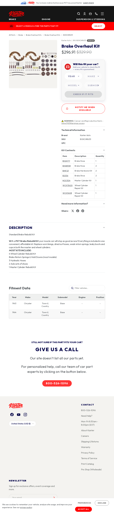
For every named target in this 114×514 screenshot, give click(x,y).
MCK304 (66, 180)
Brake (12, 19)
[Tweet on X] (72, 211)
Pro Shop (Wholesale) (91, 469)
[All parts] (102, 13)
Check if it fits (83, 94)
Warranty (85, 447)
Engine (46, 19)
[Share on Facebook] (77, 211)
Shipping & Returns (90, 441)
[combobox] (73, 76)
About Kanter (87, 430)
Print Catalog (87, 463)
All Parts (12, 35)
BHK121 (66, 171)
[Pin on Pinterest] (82, 211)
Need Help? (86, 415)
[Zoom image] (33, 64)
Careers (85, 436)
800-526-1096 (57, 383)
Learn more (88, 3)
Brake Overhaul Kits (34, 35)
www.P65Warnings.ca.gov (72, 123)
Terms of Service (89, 458)
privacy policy (26, 507)
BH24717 (66, 161)
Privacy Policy (87, 452)
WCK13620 (68, 185)
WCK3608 (67, 193)
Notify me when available (85, 108)
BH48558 (67, 166)
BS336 (65, 175)
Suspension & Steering (90, 19)
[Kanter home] (11, 26)
